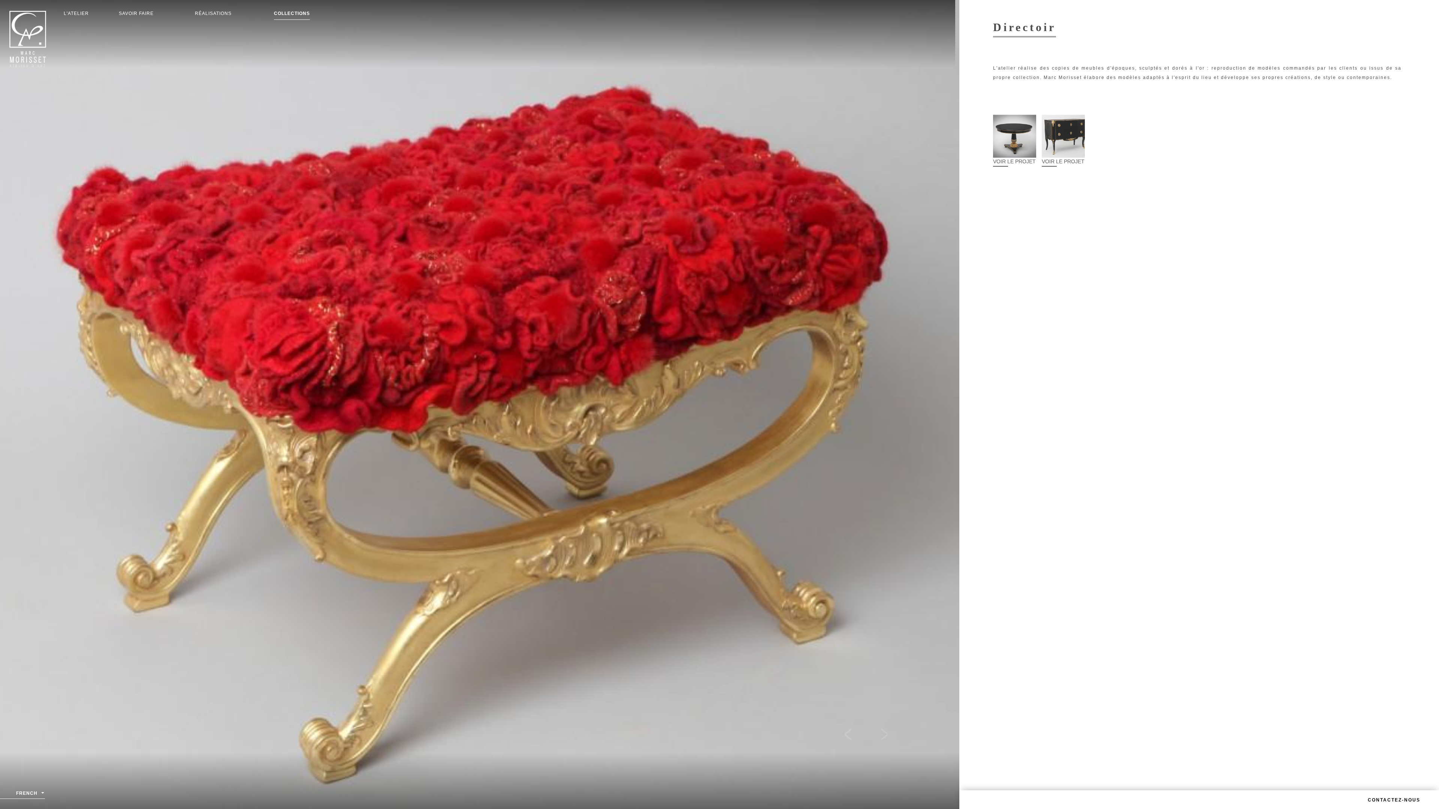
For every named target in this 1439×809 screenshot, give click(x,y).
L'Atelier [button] (76, 13)
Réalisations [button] (213, 13)
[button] (851, 735)
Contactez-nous (1394, 800)
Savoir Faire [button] (136, 13)
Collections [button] (292, 13)
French (26, 793)
